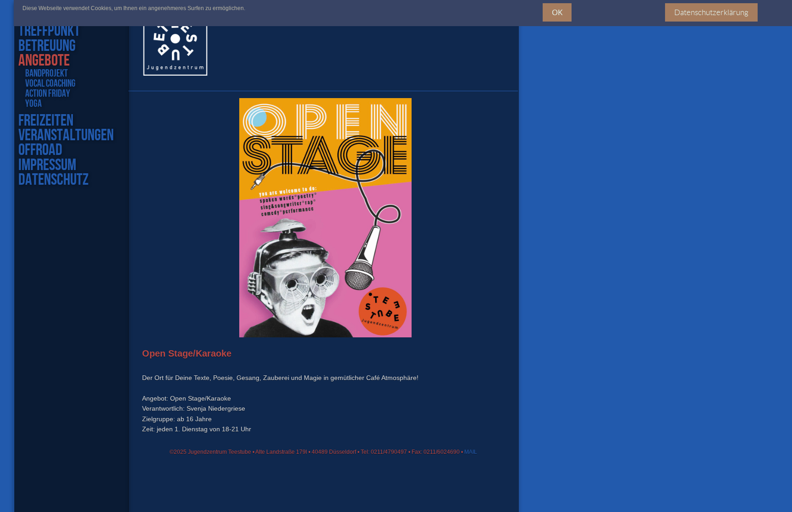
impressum (47, 165)
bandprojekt (46, 74)
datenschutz (53, 180)
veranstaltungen (66, 135)
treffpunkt (49, 31)
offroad (40, 150)
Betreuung (47, 46)
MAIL (470, 452)
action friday (47, 94)
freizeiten (45, 121)
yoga (33, 104)
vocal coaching (50, 84)
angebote (44, 61)
